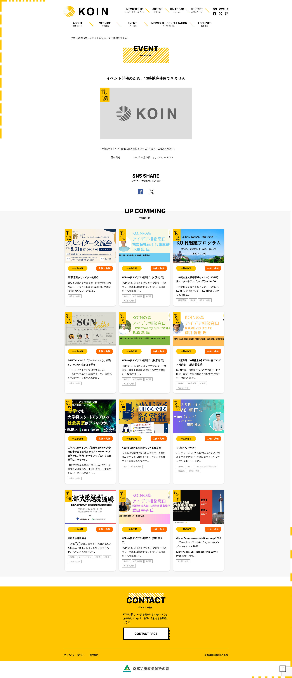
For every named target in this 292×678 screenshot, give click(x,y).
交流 (98, 557)
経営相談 (138, 296)
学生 (107, 557)
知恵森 (182, 471)
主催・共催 (75, 296)
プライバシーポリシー (74, 655)
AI (126, 466)
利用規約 (94, 655)
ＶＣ (191, 466)
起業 (149, 296)
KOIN (127, 296)
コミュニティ (85, 557)
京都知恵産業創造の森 (207, 466)
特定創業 (182, 300)
